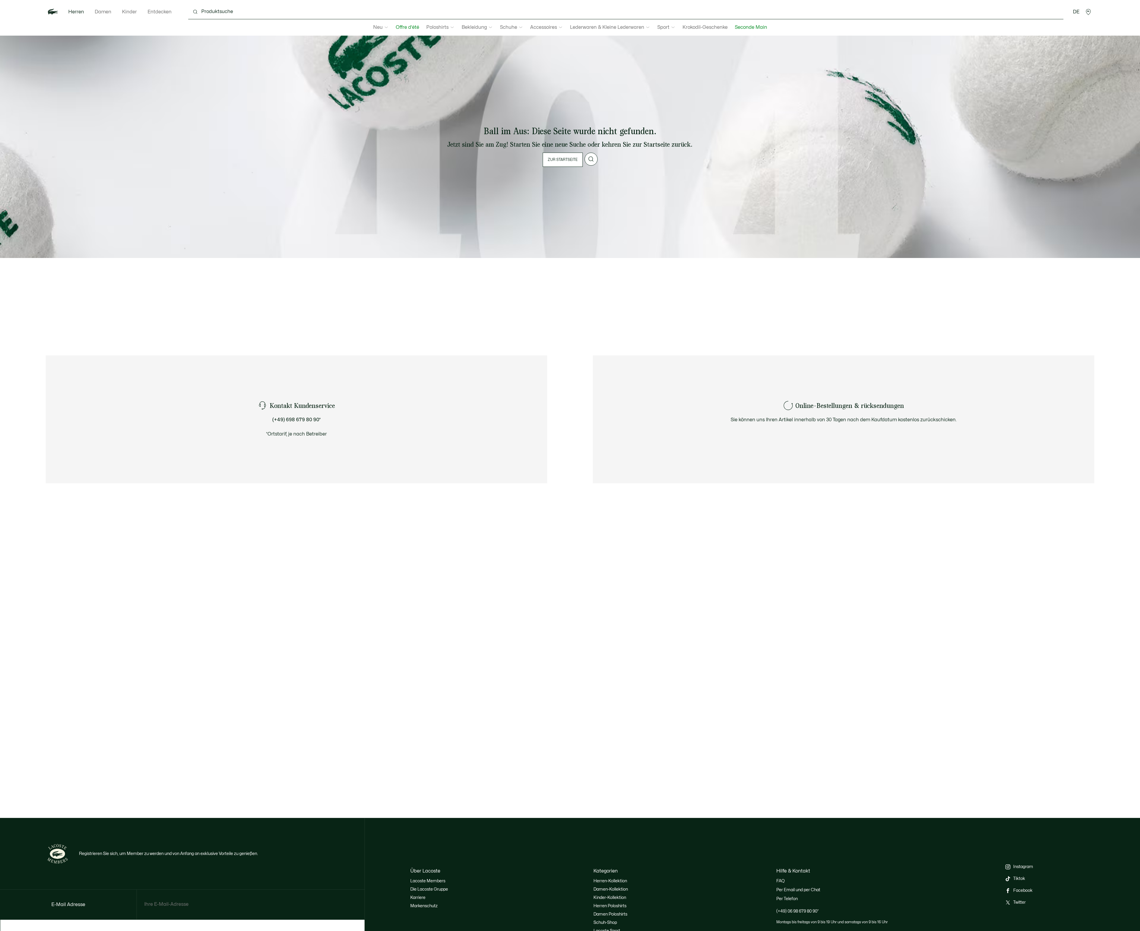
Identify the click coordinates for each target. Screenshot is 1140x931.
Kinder (129, 12)
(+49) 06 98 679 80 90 (797, 911)
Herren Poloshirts (609, 906)
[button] (1088, 11)
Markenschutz (424, 906)
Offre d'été (407, 27)
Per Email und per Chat (798, 890)
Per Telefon (787, 899)
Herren (76, 12)
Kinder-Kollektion (609, 898)
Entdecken (160, 12)
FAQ (780, 881)
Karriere (417, 898)
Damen (103, 12)
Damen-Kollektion (610, 889)
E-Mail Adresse (68, 904)
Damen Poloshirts (610, 914)
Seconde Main (751, 27)
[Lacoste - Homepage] (53, 11)
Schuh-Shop (605, 922)
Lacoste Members (427, 881)
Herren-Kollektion (610, 881)
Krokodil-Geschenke (705, 27)
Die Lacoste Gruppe (429, 889)
